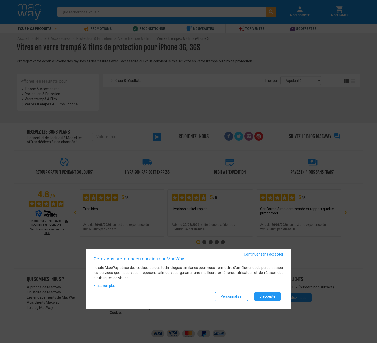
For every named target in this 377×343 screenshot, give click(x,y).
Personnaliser (232, 296)
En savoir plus (105, 285)
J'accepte (267, 296)
